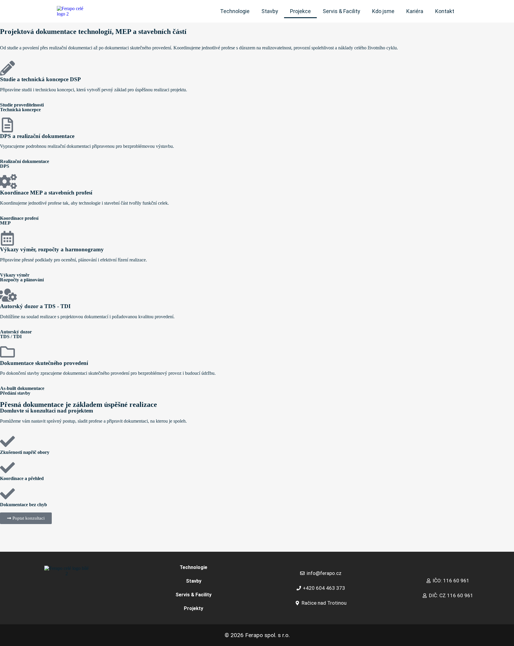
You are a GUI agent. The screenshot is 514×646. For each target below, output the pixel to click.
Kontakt (444, 11)
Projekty (193, 608)
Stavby (269, 11)
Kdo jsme (383, 11)
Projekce (300, 11)
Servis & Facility (341, 11)
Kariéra (414, 11)
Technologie (235, 11)
